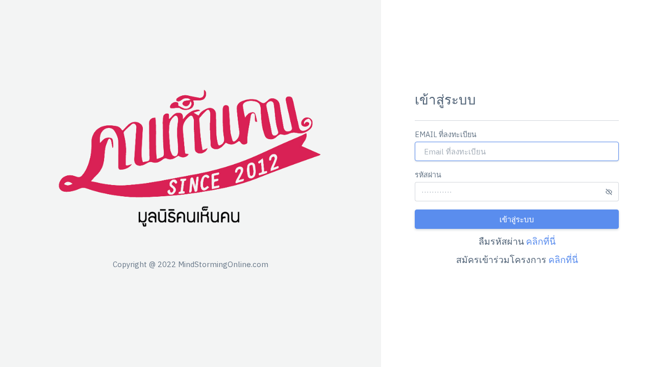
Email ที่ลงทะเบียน (445, 134)
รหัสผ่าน (428, 174)
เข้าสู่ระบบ (516, 219)
